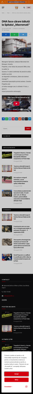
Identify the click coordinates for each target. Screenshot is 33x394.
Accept (16, 374)
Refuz (16, 380)
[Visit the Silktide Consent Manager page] (26, 386)
